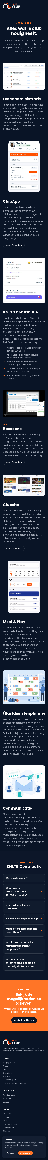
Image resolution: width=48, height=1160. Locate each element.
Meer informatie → (14, 245)
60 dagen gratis (9, 1080)
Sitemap (6, 1131)
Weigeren (11, 1153)
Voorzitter (7, 1102)
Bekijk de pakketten (24, 1020)
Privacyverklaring (10, 1124)
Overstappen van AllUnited (14, 1083)
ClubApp (6, 1069)
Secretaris (7, 1098)
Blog (5, 1120)
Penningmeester (10, 1095)
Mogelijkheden (9, 1062)
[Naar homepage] (12, 6)
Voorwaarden (8, 1127)
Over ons (7, 1114)
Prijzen (5, 1066)
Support (6, 1117)
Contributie (8, 1073)
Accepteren (25, 1153)
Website (6, 1076)
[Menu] (42, 5)
